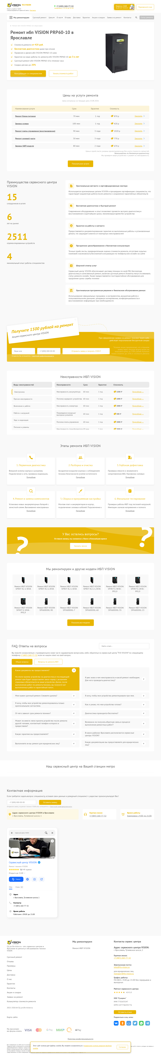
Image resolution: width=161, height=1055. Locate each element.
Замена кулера (22, 123)
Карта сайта (12, 1017)
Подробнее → (138, 392)
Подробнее (31, 477)
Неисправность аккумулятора (68, 392)
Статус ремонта (147, 17)
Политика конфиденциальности (80, 1039)
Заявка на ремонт (114, 18)
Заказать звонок (80, 546)
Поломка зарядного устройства (69, 399)
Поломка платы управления (68, 422)
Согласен (122, 1047)
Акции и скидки (98, 18)
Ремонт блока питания (25, 116)
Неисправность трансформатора (70, 429)
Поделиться (116, 1023)
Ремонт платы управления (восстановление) (35, 131)
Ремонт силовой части (25, 138)
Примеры (11, 966)
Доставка (76, 18)
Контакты (127, 18)
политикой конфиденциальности (43, 356)
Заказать (138, 116)
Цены (51, 18)
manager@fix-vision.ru (124, 973)
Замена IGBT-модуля (24, 146)
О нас (59, 18)
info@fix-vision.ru (122, 967)
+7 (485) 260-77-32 (65, 6)
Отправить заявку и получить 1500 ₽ (86, 351)
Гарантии (86, 18)
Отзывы (68, 18)
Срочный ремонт (39, 18)
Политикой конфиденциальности (61, 806)
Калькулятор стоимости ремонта (21, 1001)
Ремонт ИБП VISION (81, 948)
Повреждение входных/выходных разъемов (66, 414)
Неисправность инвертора (67, 406)
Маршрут (18, 879)
